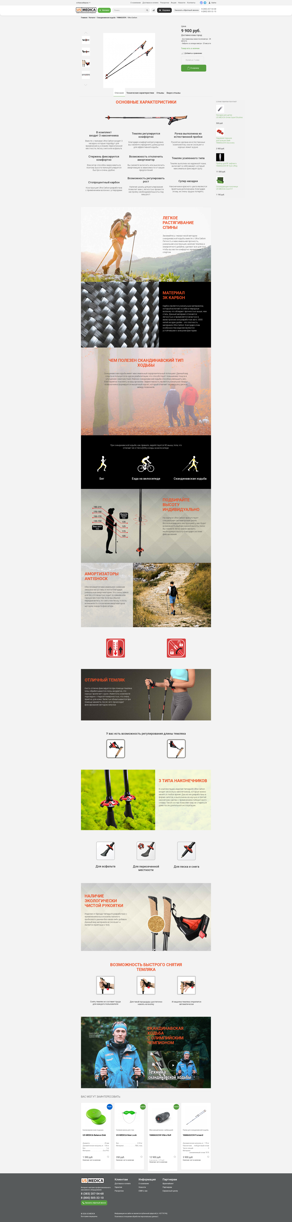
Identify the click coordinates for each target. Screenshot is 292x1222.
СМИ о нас (143, 1191)
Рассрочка (164, 3)
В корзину (194, 68)
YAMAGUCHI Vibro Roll (160, 1135)
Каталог (105, 10)
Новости (181, 3)
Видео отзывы (174, 93)
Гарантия (118, 1187)
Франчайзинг (168, 1183)
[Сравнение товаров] (153, 10)
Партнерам (167, 1187)
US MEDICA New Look (126, 1135)
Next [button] (85, 85)
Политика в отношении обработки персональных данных (136, 1216)
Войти (214, 3)
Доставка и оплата (150, 3)
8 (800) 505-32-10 (208, 11)
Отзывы (160, 93)
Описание (119, 93)
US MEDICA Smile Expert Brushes (229, 116)
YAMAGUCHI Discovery (225, 140)
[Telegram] (205, 2)
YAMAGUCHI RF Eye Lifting (226, 164)
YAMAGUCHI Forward (193, 1135)
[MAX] (201, 2)
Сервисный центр (170, 1191)
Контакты (191, 3)
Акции (173, 3)
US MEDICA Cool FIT (227, 187)
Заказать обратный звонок (187, 10)
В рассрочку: (156, 1160)
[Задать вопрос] (108, 1157)
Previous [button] (85, 33)
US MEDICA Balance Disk (94, 1135)
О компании (135, 3)
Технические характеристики (140, 93)
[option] (86, 40)
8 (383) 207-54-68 (208, 9)
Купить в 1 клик (192, 60)
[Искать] (147, 10)
